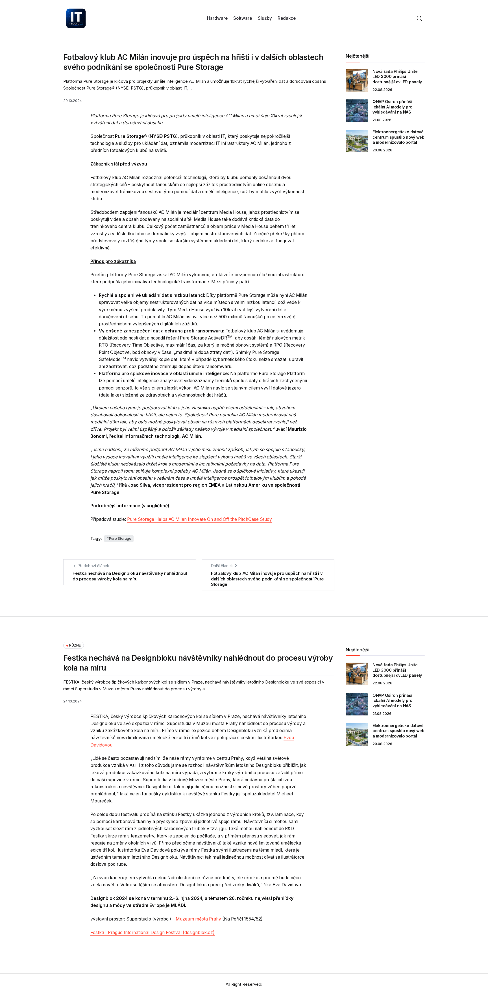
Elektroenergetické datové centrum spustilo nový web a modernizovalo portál (398, 137)
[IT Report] (76, 18)
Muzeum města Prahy (198, 919)
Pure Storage (120, 538)
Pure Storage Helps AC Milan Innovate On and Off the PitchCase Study (199, 519)
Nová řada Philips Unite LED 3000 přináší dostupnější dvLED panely (397, 76)
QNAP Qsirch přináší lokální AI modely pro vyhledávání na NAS (392, 106)
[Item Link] (357, 80)
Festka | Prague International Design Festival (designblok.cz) (152, 932)
